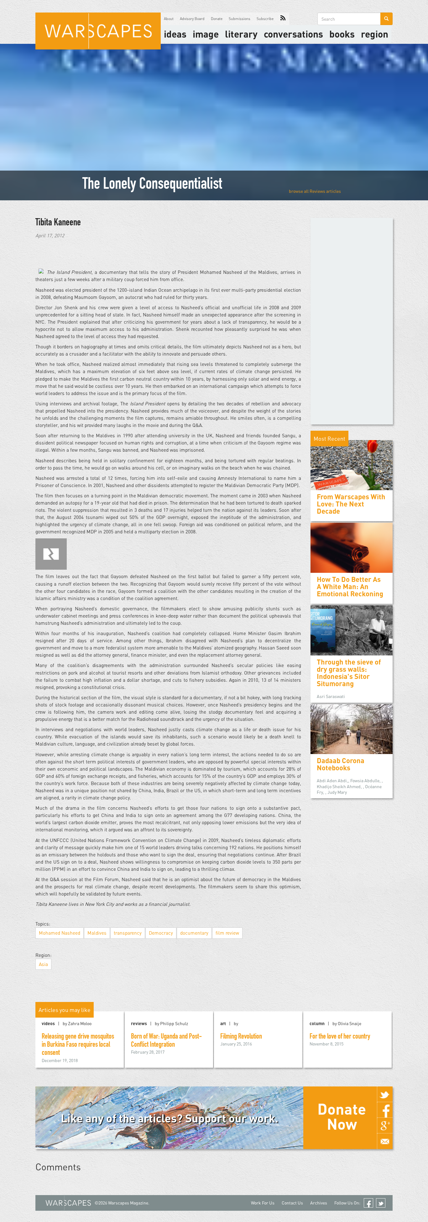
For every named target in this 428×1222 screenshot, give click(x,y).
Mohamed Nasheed (59, 933)
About (169, 18)
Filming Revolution (241, 1037)
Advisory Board (192, 18)
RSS (283, 19)
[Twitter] (385, 1094)
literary (241, 33)
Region (374, 33)
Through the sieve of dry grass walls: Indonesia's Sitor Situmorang (349, 673)
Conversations (293, 33)
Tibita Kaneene (58, 223)
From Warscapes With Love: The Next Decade (351, 503)
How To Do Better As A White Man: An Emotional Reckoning (350, 586)
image (206, 33)
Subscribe (265, 18)
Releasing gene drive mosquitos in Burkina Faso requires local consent (78, 1045)
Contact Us (292, 1202)
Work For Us (262, 1202)
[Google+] (385, 1125)
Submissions (239, 18)
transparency (128, 933)
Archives (318, 1202)
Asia (43, 964)
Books (342, 33)
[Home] (98, 31)
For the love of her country (340, 1037)
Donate (216, 18)
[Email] (385, 1141)
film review (227, 933)
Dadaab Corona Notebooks (340, 764)
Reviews (317, 191)
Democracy (161, 933)
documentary (194, 933)
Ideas (175, 33)
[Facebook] (385, 1110)
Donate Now (341, 1116)
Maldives (97, 933)
